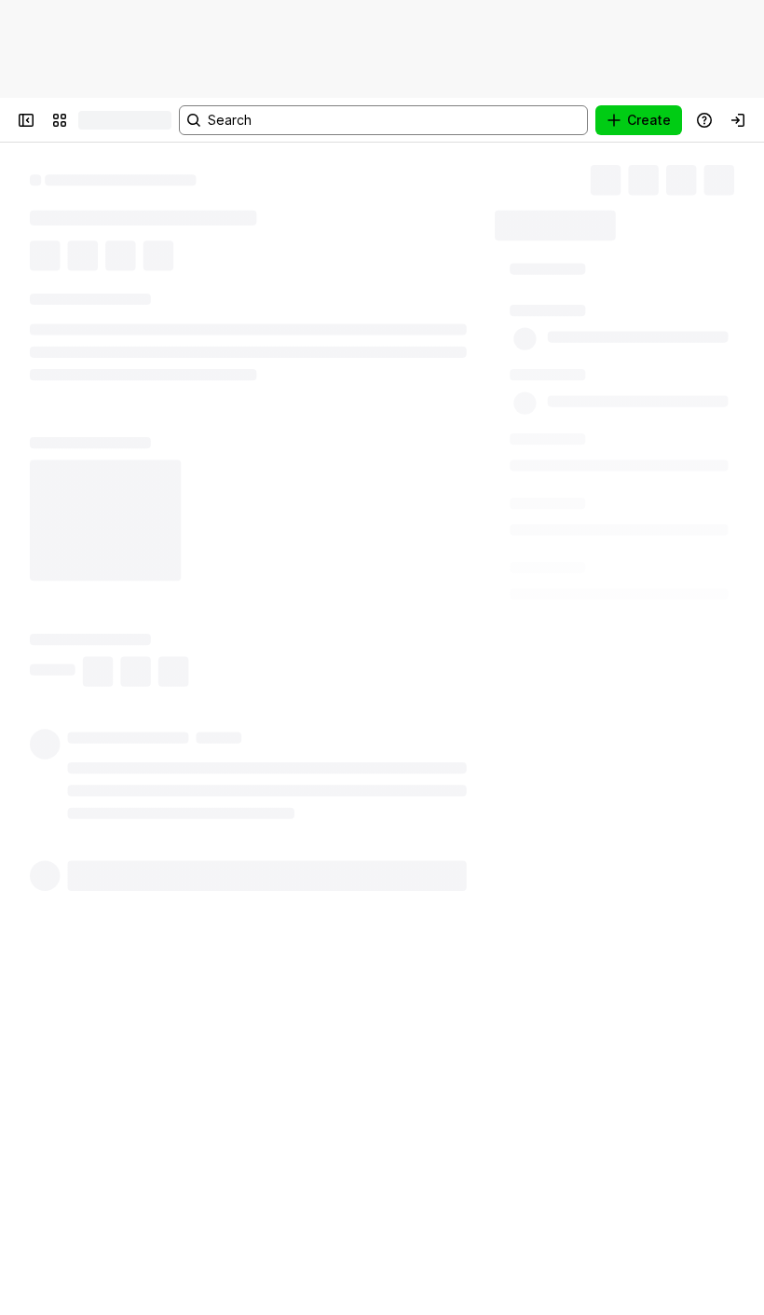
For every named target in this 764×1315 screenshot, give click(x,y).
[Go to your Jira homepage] (97, 120)
